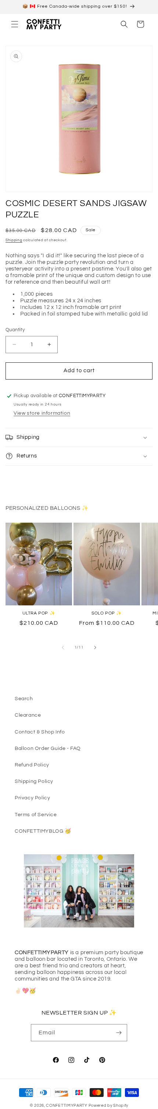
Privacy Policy (32, 797)
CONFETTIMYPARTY (66, 1106)
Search (24, 698)
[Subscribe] (119, 1032)
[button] (15, 24)
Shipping (14, 240)
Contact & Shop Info (40, 732)
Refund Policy (32, 765)
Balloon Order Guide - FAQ (48, 748)
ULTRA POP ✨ (38, 613)
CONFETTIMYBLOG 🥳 (43, 831)
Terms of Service (36, 814)
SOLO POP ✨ (106, 613)
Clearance (28, 715)
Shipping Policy (34, 781)
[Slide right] (95, 647)
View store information (42, 413)
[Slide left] (63, 647)
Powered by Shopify (109, 1106)
